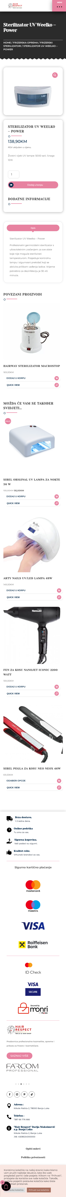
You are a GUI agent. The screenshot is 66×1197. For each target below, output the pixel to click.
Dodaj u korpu (35, 184)
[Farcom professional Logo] (22, 1071)
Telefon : (19, 1115)
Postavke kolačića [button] (14, 1190)
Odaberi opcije (15, 780)
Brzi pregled (31, 385)
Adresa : (19, 1104)
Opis (33, 228)
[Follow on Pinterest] (24, 1094)
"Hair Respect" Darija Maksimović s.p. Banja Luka (34, 1128)
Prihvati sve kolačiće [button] (39, 1190)
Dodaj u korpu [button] (15, 378)
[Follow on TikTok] (32, 1094)
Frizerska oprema (25, 42)
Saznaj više (19, 1055)
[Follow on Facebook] (10, 1094)
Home (7, 42)
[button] (59, 6)
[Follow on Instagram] (17, 1094)
